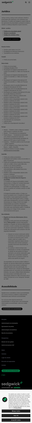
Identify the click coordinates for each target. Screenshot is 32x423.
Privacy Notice (17, 407)
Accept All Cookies (16, 420)
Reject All (16, 415)
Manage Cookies (16, 411)
